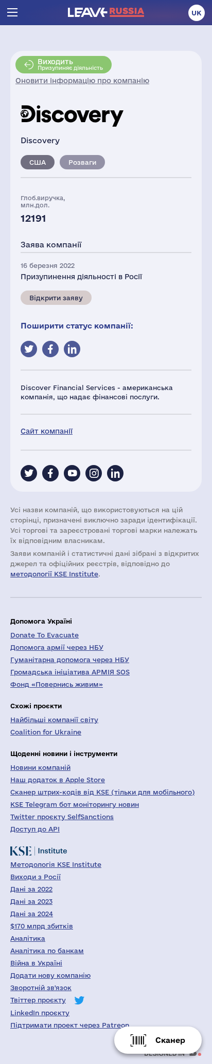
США (37, 162)
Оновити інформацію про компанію (82, 80)
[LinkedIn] (115, 473)
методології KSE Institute (54, 573)
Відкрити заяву (56, 297)
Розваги (82, 162)
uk (196, 12)
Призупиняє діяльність (70, 64)
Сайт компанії (47, 431)
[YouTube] (72, 473)
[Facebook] (50, 473)
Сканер (170, 1040)
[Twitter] (29, 473)
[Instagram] (93, 473)
